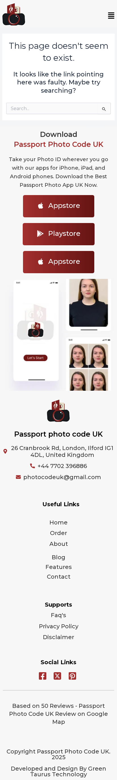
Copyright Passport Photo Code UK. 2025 (58, 754)
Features (58, 567)
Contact (58, 576)
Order (58, 533)
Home (58, 522)
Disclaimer (58, 637)
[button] (111, 16)
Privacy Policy (58, 626)
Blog (58, 557)
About (58, 543)
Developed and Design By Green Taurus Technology (58, 771)
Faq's (58, 615)
